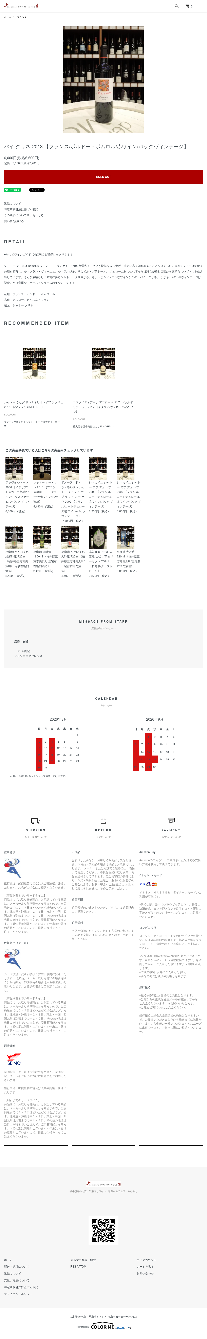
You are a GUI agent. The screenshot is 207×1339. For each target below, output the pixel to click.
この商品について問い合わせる (24, 215)
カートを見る (145, 1266)
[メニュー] (201, 6)
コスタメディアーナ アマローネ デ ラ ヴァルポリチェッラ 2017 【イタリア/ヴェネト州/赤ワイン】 (103, 407)
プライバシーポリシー (18, 1294)
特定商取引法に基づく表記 (21, 209)
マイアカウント (146, 1260)
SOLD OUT (103, 177)
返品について (12, 203)
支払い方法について (17, 1280)
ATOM (82, 1266)
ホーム (7, 17)
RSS (73, 1266)
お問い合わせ (145, 1273)
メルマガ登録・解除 (83, 1260)
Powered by (82, 1326)
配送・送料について (17, 1266)
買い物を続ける (14, 221)
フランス (22, 17)
